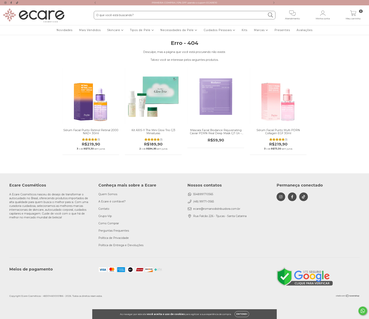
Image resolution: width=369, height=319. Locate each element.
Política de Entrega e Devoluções (120, 245)
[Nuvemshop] (348, 296)
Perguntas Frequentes (113, 230)
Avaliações (304, 30)
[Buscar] (270, 15)
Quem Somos (107, 194)
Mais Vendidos (90, 30)
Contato (103, 208)
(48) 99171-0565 (203, 201)
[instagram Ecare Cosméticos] (6, 2)
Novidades (64, 30)
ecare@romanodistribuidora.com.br (216, 208)
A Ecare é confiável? (112, 201)
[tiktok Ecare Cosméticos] (17, 2)
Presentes (282, 30)
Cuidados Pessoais (218, 30)
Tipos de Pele (140, 30)
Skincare (114, 30)
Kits (244, 30)
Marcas (260, 30)
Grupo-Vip (105, 216)
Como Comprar (108, 223)
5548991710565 (203, 194)
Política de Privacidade (113, 238)
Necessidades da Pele (177, 30)
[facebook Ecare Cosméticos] (11, 2)
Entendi (241, 314)
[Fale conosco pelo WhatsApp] (362, 311)
